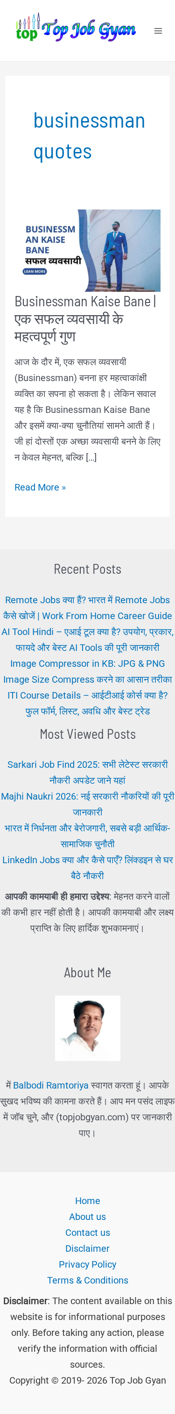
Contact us (87, 1232)
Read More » (40, 488)
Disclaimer (87, 1248)
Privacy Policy (87, 1264)
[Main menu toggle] (158, 31)
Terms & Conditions (87, 1280)
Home (87, 1200)
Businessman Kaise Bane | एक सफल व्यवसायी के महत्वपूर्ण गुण (85, 318)
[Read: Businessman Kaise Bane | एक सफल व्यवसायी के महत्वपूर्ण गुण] (87, 249)
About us (87, 1216)
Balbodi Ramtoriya (51, 1085)
